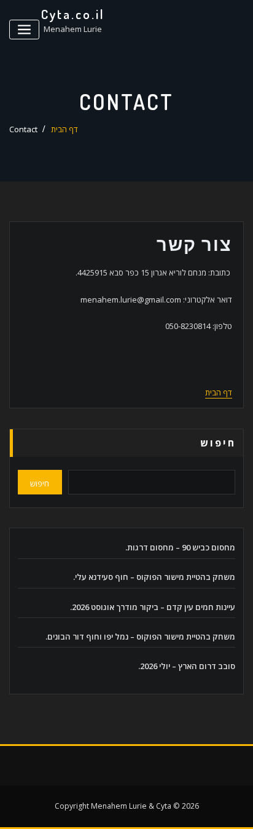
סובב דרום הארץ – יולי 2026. (186, 666)
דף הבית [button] (218, 392)
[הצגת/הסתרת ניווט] (24, 30)
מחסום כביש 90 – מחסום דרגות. (180, 547)
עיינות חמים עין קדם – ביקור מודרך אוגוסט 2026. (152, 607)
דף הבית (64, 129)
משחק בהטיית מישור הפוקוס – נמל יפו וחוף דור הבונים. (140, 636)
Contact (23, 129)
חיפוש (218, 443)
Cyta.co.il (73, 14)
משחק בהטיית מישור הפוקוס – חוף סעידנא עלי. (154, 576)
